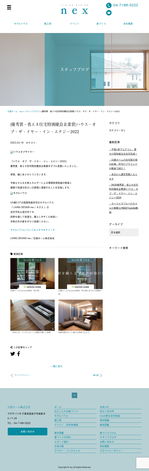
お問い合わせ (28, 431)
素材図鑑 (104, 420)
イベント (74, 23)
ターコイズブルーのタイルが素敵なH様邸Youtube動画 (123, 208)
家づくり (101, 23)
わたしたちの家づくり (66, 411)
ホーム (57, 407)
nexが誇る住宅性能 (110, 416)
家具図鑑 (104, 425)
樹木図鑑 (59, 433)
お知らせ (104, 407)
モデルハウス (21, 23)
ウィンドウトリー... (23, 375)
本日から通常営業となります (123, 176)
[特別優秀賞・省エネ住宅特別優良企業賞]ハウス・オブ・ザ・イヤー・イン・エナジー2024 (123, 191)
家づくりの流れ (62, 437)
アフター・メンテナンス (67, 450)
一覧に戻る (57, 366)
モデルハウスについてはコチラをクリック (32, 230)
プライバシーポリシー (111, 450)
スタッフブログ (108, 437)
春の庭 (95, 375)
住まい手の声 (107, 411)
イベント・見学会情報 (66, 425)
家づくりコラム (108, 433)
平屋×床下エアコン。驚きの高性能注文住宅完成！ (123, 151)
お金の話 (59, 446)
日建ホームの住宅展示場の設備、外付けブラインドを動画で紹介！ (123, 164)
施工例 (47, 23)
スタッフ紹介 (61, 442)
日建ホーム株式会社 (18, 407)
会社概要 (128, 23)
